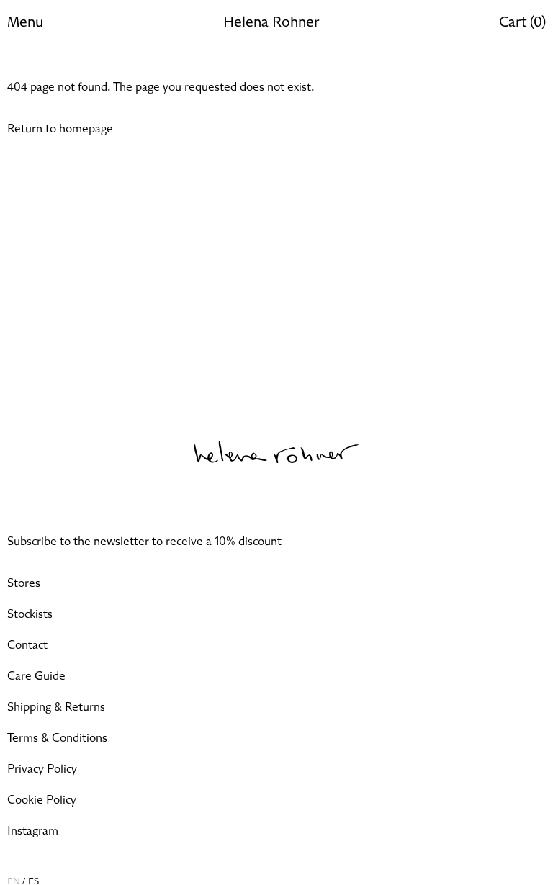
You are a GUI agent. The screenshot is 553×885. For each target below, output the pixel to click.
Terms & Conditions (57, 738)
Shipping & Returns (56, 707)
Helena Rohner (271, 22)
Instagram (32, 831)
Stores (23, 583)
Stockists (30, 614)
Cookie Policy (41, 800)
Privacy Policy (42, 769)
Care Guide (36, 676)
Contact (27, 645)
